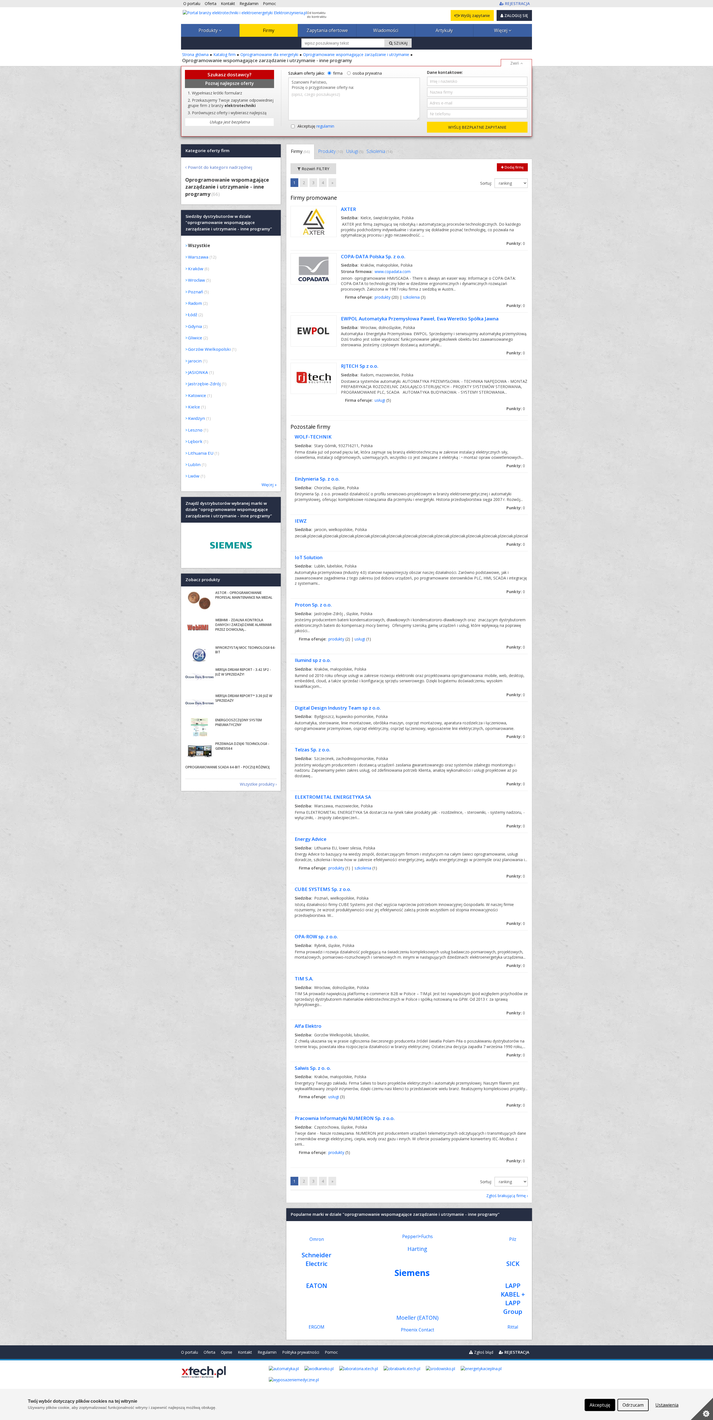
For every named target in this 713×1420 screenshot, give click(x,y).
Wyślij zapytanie (475, 15)
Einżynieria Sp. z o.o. (317, 479)
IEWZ (301, 521)
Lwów (193, 476)
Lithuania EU (200, 453)
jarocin (195, 361)
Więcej (501, 30)
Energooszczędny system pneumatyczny (238, 722)
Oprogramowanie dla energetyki (269, 54)
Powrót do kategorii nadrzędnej (220, 167)
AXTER (348, 209)
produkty (382, 297)
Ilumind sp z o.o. (313, 660)
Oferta (209, 1352)
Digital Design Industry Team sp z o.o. (338, 708)
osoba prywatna (367, 73)
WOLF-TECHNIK (313, 436)
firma (338, 73)
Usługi (354, 151)
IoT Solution (309, 557)
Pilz (512, 1239)
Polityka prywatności (300, 1352)
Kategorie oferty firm (207, 150)
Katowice (197, 395)
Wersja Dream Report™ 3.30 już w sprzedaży (243, 698)
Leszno (195, 430)
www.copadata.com (393, 271)
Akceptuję (315, 126)
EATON (316, 1285)
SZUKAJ (400, 43)
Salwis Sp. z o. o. (313, 1068)
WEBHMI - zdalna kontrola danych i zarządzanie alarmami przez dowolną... (243, 625)
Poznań (195, 291)
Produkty (209, 30)
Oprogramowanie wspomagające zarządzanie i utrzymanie (356, 54)
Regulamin (267, 1352)
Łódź (192, 314)
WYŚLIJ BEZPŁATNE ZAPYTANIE (477, 127)
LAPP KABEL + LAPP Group (513, 1298)
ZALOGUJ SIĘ (515, 15)
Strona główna (195, 54)
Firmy (268, 30)
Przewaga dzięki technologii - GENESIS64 (242, 746)
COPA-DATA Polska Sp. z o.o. (373, 256)
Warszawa (198, 257)
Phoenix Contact (417, 1330)
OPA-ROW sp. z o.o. (316, 936)
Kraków (195, 268)
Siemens (412, 1272)
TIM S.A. (304, 978)
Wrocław (196, 280)
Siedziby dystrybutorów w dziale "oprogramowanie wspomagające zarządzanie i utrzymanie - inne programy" (228, 222)
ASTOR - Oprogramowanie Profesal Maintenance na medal (243, 595)
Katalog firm (224, 54)
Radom (195, 303)
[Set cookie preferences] (702, 1409)
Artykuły (444, 30)
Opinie (226, 1352)
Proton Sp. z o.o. (313, 604)
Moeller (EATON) (417, 1317)
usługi (380, 400)
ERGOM (316, 1327)
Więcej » (269, 484)
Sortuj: (486, 183)
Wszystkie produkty (257, 784)
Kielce (194, 407)
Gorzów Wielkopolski (209, 349)
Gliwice (195, 337)
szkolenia (411, 297)
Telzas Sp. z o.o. (312, 749)
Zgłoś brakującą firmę (506, 1195)
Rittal (512, 1327)
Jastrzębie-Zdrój (204, 383)
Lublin (194, 464)
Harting (417, 1249)
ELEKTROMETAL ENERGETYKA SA (333, 797)
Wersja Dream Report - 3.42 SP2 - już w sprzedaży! (243, 672)
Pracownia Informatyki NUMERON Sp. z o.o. (345, 1118)
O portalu (189, 1352)
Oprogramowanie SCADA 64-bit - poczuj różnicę (227, 767)
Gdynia (195, 326)
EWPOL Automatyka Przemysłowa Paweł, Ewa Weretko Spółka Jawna (420, 318)
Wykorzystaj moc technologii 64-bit (245, 650)
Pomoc (331, 1352)
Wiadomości (385, 30)
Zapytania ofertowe (327, 30)
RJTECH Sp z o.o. (359, 366)
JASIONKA (198, 372)
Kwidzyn (196, 418)
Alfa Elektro (308, 1026)
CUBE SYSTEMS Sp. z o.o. (323, 889)
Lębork (195, 441)
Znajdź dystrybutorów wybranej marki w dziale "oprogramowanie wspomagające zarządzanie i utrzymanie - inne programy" (228, 509)
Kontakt (245, 1352)
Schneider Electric (316, 1259)
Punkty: (515, 243)
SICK (512, 1263)
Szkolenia (379, 151)
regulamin (325, 126)
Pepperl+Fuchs (417, 1236)
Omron (316, 1239)
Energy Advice (310, 839)
